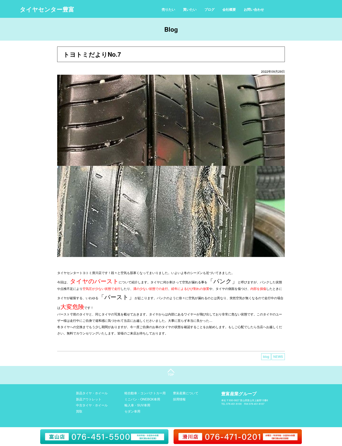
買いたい (190, 9)
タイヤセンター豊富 (47, 9)
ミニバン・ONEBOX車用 (142, 399)
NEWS (278, 356)
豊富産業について (185, 393)
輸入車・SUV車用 (137, 405)
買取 (79, 411)
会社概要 (229, 9)
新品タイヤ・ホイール (92, 393)
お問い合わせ (254, 9)
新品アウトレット (88, 399)
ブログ (209, 9)
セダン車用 (132, 411)
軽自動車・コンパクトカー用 (145, 393)
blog (266, 356)
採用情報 (179, 399)
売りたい (168, 9)
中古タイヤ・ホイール (92, 405)
